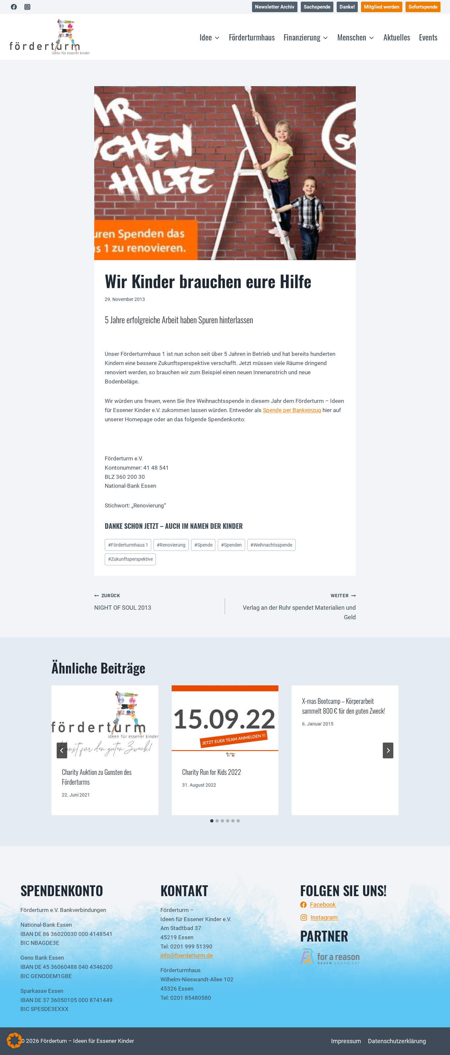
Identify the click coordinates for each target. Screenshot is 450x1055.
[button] (14, 1040)
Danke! (347, 7)
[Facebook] (14, 7)
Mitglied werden (381, 7)
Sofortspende (422, 7)
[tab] (211, 820)
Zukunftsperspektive (130, 559)
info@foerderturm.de (186, 955)
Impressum (346, 1041)
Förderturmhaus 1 (128, 545)
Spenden (231, 545)
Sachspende (317, 7)
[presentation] (104, 720)
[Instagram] (27, 7)
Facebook (323, 904)
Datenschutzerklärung (397, 1041)
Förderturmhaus (252, 37)
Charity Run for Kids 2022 (211, 772)
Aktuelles (396, 37)
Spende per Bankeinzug (292, 410)
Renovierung (171, 545)
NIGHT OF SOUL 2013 (122, 602)
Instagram (324, 917)
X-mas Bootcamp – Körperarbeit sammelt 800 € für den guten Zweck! (343, 706)
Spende (203, 545)
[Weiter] (388, 750)
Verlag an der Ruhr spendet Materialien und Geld (299, 607)
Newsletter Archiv (275, 7)
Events (428, 37)
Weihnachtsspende (271, 545)
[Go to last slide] (62, 750)
